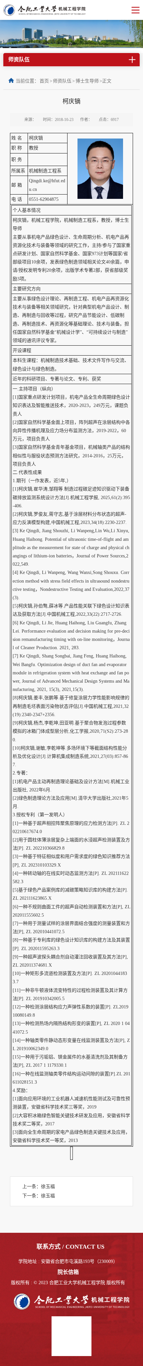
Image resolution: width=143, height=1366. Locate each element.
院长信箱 (68, 1272)
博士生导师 (87, 81)
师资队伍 (62, 81)
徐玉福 (48, 1186)
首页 (44, 81)
